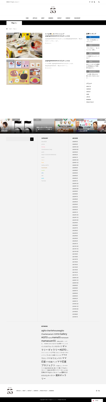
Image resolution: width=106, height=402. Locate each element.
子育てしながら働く (64, 370)
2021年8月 (75, 256)
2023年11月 (75, 186)
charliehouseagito (55, 330)
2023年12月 (75, 183)
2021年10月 (75, 251)
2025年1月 (75, 157)
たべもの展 (58, 343)
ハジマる (52, 352)
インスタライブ (56, 346)
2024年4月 (75, 173)
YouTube (43, 181)
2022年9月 (75, 222)
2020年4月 (75, 293)
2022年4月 (75, 235)
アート (62, 343)
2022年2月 (75, 241)
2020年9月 (75, 285)
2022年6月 (75, 230)
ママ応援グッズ (51, 362)
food (42, 162)
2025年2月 (75, 154)
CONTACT (59, 18)
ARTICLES (35, 18)
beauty (43, 147)
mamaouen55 (48, 340)
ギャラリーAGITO (57, 349)
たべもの (53, 343)
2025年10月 (75, 149)
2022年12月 (75, 215)
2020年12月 (75, 277)
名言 (52, 370)
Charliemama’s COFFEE (50, 334)
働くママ (56, 368)
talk (42, 175)
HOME (27, 18)
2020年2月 (75, 298)
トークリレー (46, 352)
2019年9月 (75, 311)
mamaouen (64, 338)
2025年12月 (75, 147)
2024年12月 (75, 160)
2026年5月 (75, 141)
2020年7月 (75, 290)
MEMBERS (50, 18)
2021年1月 (75, 275)
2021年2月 (75, 272)
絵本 (60, 372)
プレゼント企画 (50, 355)
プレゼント (57, 352)
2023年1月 (75, 212)
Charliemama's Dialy (46, 149)
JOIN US (88, 97)
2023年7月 (75, 196)
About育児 (44, 141)
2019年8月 (75, 314)
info (42, 173)
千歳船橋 (48, 370)
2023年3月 (75, 207)
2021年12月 (75, 246)
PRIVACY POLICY (90, 102)
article (43, 144)
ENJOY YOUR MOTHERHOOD (48, 154)
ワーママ (65, 365)
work (42, 178)
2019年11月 (75, 306)
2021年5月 (75, 264)
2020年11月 (75, 280)
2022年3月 (75, 238)
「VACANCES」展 (47, 343)
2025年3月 (75, 152)
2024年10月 (75, 165)
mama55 (56, 337)
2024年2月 (75, 178)
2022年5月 (75, 233)
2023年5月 (75, 201)
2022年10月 (75, 220)
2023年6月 (75, 199)
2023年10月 (75, 188)
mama (50, 338)
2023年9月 (75, 191)
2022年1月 (75, 243)
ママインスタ (58, 355)
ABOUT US (88, 86)
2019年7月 (75, 317)
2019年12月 (75, 303)
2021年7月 (75, 259)
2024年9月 (75, 167)
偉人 (53, 368)
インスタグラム (46, 346)
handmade (44, 167)
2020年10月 (75, 283)
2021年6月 (75, 262)
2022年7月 (75, 228)
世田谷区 (49, 368)
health (43, 170)
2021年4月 (75, 267)
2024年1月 (75, 181)
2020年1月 (75, 301)
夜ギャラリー (56, 370)
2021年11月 (75, 249)
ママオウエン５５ (54, 358)
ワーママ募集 (44, 368)
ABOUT (42, 18)
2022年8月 (75, 225)
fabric (42, 160)
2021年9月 (75, 254)
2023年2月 (75, 209)
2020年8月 (75, 288)
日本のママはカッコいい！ (50, 372)
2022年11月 (75, 217)
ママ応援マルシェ (59, 365)
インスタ (66, 343)
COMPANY (68, 18)
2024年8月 (75, 170)
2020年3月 (75, 296)
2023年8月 (75, 194)
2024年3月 (75, 175)
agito (43, 330)
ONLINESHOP (77, 18)
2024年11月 (75, 162)
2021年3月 (75, 269)
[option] (10, 126)
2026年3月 (75, 144)
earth (42, 152)
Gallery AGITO (45, 165)
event (42, 157)
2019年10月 (75, 309)
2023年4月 (75, 204)
